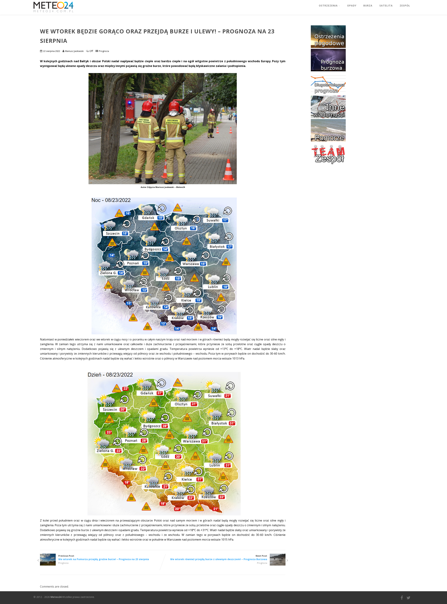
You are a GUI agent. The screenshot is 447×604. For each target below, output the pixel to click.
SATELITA (386, 5)
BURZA (367, 5)
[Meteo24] (53, 13)
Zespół (405, 5)
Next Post (218, 557)
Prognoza (104, 51)
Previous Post (103, 557)
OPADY (351, 5)
